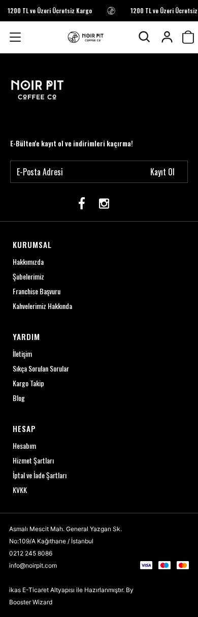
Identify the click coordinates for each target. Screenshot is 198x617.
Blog (19, 397)
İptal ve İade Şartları (40, 475)
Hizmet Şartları (33, 460)
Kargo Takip (28, 383)
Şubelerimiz (28, 276)
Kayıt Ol (162, 171)
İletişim (22, 353)
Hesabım (24, 445)
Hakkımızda (28, 261)
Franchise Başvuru (36, 291)
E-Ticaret (35, 590)
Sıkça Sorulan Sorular (41, 368)
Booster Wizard (30, 602)
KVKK (20, 489)
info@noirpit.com (33, 565)
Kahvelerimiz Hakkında (42, 305)
